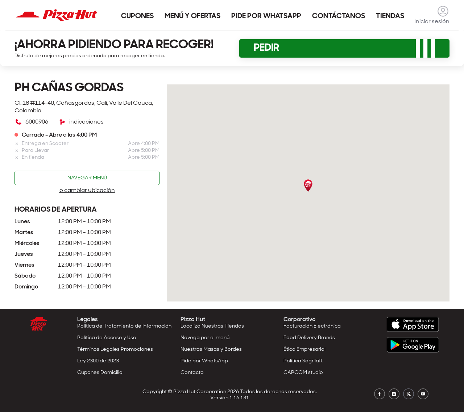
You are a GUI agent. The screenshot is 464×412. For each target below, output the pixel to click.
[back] (443, 11)
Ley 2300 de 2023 (98, 361)
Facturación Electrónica (312, 326)
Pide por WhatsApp (204, 361)
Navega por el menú (205, 338)
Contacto (192, 372)
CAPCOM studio (303, 372)
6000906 (36, 122)
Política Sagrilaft (303, 361)
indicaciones (86, 122)
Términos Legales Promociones (115, 349)
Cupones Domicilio (100, 372)
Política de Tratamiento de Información (124, 326)
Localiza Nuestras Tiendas (212, 326)
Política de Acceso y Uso (106, 338)
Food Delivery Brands (309, 338)
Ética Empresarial (304, 349)
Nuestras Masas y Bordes (211, 349)
